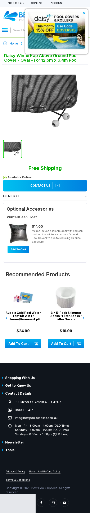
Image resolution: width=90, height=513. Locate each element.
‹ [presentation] (6, 318)
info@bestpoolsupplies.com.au (36, 418)
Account (57, 3)
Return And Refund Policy (44, 471)
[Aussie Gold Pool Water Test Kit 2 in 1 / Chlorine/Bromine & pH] (23, 303)
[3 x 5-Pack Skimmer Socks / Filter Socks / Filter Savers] (66, 303)
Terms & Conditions (18, 479)
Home (14, 43)
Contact (37, 3)
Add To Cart (18, 249)
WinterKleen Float (22, 217)
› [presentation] (83, 318)
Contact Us (40, 185)
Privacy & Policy (15, 471)
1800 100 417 (16, 3)
